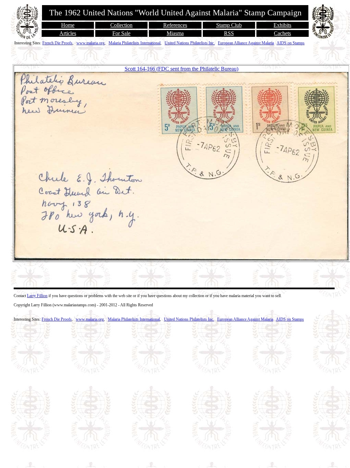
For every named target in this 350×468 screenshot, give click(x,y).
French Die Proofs (57, 43)
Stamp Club (229, 25)
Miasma (175, 33)
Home (67, 25)
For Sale (121, 33)
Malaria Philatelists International (134, 43)
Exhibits (282, 25)
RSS (229, 33)
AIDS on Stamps (291, 43)
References (175, 25)
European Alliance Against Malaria (246, 43)
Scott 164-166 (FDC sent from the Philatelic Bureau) (181, 69)
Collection (121, 25)
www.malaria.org (90, 43)
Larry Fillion (37, 295)
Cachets (282, 33)
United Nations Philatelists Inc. (190, 43)
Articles (67, 33)
